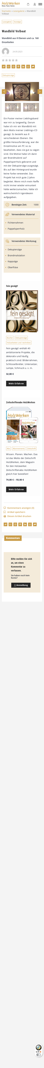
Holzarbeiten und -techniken (19, 342)
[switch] (38, 1054)
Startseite (6, 11)
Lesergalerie (18, 11)
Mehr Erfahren (16, 383)
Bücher (10, 338)
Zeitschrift (31, 448)
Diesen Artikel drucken (19, 516)
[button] (40, 91)
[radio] (3, 60)
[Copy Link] (4, 66)
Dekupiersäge (8, 75)
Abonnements (19, 448)
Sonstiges (17, 22)
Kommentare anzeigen (20, 507)
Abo (8, 448)
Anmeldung (22, 585)
